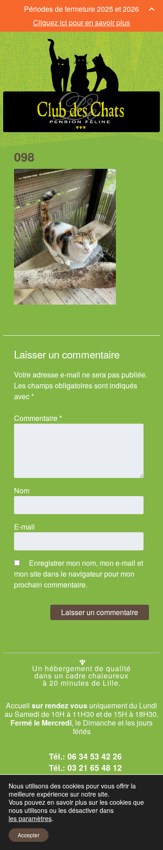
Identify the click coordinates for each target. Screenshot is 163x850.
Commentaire (38, 418)
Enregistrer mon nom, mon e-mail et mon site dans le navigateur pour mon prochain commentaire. (78, 574)
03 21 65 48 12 (94, 767)
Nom (21, 490)
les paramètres (30, 818)
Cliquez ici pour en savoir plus (81, 22)
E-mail (24, 526)
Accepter (28, 835)
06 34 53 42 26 (94, 756)
